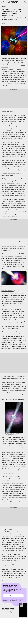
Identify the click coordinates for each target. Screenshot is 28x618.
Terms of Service (9, 600)
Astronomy (5, 612)
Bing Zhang (4, 167)
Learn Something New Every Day (10, 586)
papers (9, 130)
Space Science (18, 612)
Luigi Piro (20, 446)
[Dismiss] (25, 604)
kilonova (21, 246)
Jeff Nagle (8, 21)
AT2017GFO (4, 258)
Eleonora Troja (9, 295)
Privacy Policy (18, 600)
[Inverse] (12, 2)
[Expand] (20, 604)
